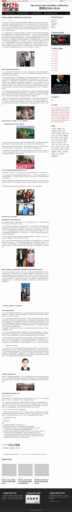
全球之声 (54, 118)
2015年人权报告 (54, 60)
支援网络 (66, 137)
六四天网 (67, 109)
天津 (56, 135)
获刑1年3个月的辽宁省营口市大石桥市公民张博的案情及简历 (9, 481)
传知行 (54, 117)
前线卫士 (62, 113)
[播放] (52, 44)
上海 (63, 128)
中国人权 (62, 112)
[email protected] (6, 421)
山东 (52, 137)
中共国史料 (57, 109)
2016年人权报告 (54, 58)
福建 (52, 149)
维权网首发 (54, 151)
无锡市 (56, 140)
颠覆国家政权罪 (55, 156)
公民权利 (53, 133)
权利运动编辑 (11, 20)
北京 (67, 133)
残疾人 (64, 142)
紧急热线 (56, 149)
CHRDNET (67, 110)
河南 (64, 144)
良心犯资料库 (65, 151)
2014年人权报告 (54, 63)
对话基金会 (62, 120)
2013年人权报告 (54, 65)
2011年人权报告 (54, 70)
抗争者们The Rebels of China (50, 13)
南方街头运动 (62, 109)
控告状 (61, 137)
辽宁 (57, 153)
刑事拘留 (58, 133)
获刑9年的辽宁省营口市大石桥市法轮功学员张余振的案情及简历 (41, 481)
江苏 (57, 144)
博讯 (60, 110)
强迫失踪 (56, 137)
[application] (60, 40)
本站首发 (53, 142)
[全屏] (68, 44)
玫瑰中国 (67, 120)
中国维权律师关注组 (55, 112)
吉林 (52, 135)
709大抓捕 (54, 128)
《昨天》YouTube (54, 107)
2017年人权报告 (54, 56)
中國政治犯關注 (61, 121)
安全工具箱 (59, 118)
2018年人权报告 (54, 53)
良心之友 (56, 115)
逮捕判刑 (61, 153)
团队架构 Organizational (23, 13)
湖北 (67, 144)
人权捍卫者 (6, 448)
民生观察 (56, 110)
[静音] (66, 44)
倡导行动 (59, 131)
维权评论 (59, 151)
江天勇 (53, 144)
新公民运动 (63, 117)
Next (68, 93)
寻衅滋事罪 (65, 135)
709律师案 (59, 128)
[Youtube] (52, 100)
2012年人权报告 (54, 68)
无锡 (52, 140)
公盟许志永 (58, 117)
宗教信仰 (60, 135)
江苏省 (60, 144)
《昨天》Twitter (62, 107)
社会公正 (18, 448)
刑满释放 (63, 133)
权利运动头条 (12, 448)
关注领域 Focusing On (36, 13)
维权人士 (61, 149)
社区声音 (67, 146)
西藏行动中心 (65, 118)
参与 (56, 121)
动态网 (62, 110)
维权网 (52, 110)
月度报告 (65, 140)
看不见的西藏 (67, 112)
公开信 (64, 131)
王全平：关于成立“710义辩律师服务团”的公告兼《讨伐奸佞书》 (34, 454)
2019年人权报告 (54, 51)
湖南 (52, 146)
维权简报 (66, 149)
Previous (52, 93)
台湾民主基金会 (62, 115)
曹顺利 (60, 140)
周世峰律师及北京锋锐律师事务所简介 (11, 454)
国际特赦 (66, 113)
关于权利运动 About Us (9, 13)
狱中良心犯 (57, 146)
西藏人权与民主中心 (56, 113)
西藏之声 (57, 120)
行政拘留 (53, 153)
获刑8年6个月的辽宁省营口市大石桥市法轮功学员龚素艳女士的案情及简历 (25, 481)
